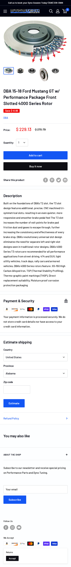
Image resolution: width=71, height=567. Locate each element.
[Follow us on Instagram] (12, 527)
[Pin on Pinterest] (52, 179)
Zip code (8, 381)
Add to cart (35, 155)
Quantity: (8, 142)
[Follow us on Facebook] (5, 527)
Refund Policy (11, 418)
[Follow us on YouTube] (19, 527)
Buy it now (35, 166)
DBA (5, 117)
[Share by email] (65, 179)
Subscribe (15, 499)
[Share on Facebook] (45, 179)
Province (8, 365)
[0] (65, 11)
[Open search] (51, 11)
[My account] (57, 11)
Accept (12, 558)
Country (7, 349)
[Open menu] (5, 11)
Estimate (14, 403)
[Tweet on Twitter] (58, 179)
